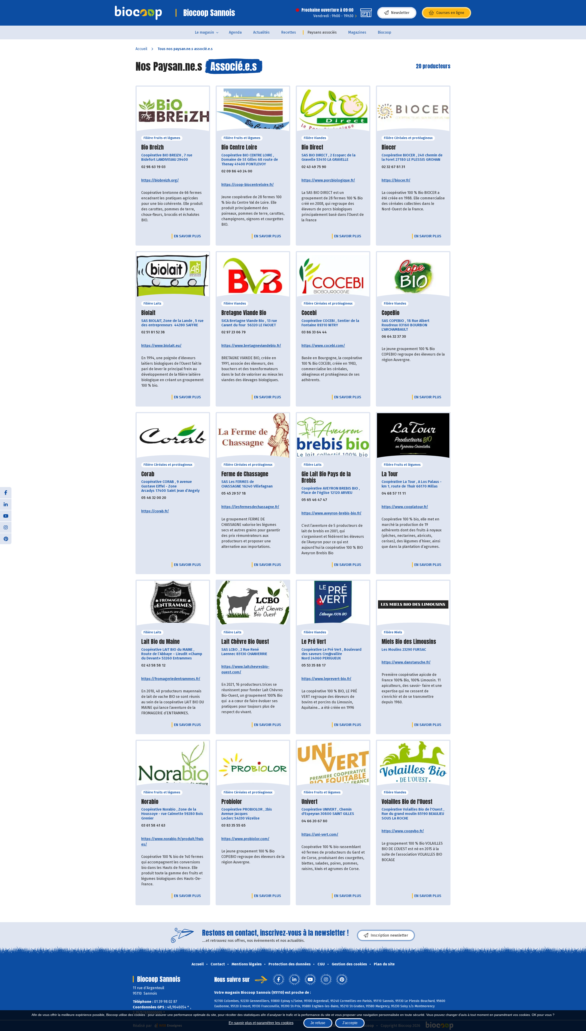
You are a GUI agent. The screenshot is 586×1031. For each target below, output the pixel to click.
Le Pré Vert (313, 641)
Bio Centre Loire (239, 147)
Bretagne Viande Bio (243, 313)
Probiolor (231, 801)
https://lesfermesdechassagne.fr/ (250, 507)
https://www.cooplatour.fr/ (405, 507)
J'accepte (350, 1023)
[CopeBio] (413, 276)
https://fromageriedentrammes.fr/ (170, 679)
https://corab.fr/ (155, 511)
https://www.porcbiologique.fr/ (328, 180)
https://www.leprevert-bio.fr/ (326, 679)
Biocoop (384, 32)
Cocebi (309, 313)
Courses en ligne (450, 13)
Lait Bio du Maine (160, 641)
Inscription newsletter (389, 935)
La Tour (390, 474)
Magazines (357, 32)
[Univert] (333, 764)
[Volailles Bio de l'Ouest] (413, 764)
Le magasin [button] (204, 32)
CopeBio (390, 313)
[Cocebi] (333, 276)
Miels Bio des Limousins (409, 641)
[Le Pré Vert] (333, 604)
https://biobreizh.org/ (160, 180)
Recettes (288, 32)
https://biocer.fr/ (396, 180)
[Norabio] (173, 764)
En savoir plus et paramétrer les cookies (261, 1023)
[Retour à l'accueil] (138, 13)
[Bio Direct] (333, 110)
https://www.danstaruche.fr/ (406, 662)
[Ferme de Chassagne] (253, 437)
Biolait (148, 313)
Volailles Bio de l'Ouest (407, 801)
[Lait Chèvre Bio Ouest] (253, 604)
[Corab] (173, 437)
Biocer (389, 147)
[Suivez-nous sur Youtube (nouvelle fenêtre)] (5, 515)
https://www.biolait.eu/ (161, 345)
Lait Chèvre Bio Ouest (245, 641)
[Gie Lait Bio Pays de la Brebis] (333, 437)
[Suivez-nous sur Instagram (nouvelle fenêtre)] (5, 527)
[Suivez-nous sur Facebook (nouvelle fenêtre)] (5, 492)
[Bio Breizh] (173, 110)
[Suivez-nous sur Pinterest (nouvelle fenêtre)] (5, 538)
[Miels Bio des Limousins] (413, 604)
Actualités (261, 32)
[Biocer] (413, 110)
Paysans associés (322, 32)
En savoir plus (187, 236)
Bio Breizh (152, 147)
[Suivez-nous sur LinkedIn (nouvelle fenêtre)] (5, 504)
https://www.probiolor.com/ (245, 839)
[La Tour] (413, 437)
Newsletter (400, 13)
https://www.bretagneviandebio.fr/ (251, 345)
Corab (147, 474)
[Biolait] (173, 276)
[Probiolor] (253, 764)
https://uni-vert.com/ (319, 834)
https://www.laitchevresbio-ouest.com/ (245, 669)
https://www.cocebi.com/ (323, 345)
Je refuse (317, 1023)
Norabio (149, 801)
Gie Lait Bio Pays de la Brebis (326, 477)
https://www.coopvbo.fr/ (403, 831)
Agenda (235, 32)
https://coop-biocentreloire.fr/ (247, 184)
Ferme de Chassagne (244, 474)
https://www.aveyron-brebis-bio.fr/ (331, 513)
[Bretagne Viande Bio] (253, 276)
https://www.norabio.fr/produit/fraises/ (172, 841)
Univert (309, 801)
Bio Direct (312, 147)
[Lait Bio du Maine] (173, 604)
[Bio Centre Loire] (253, 110)
